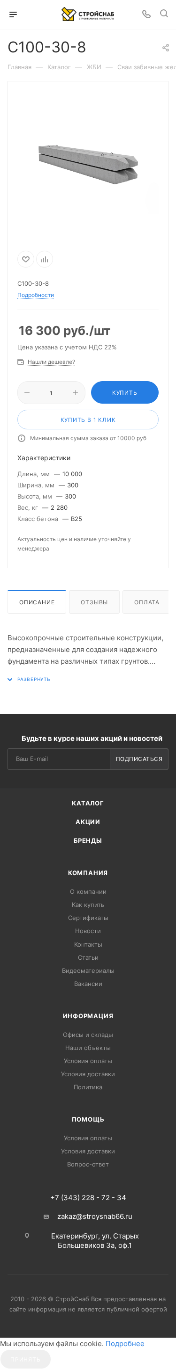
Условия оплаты (88, 1061)
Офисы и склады (88, 1034)
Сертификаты (88, 917)
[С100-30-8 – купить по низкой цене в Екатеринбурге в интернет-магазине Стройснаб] (88, 164)
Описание (36, 602)
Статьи (88, 957)
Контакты (88, 944)
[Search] (164, 14)
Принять (25, 1359)
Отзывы (94, 602)
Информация (88, 1016)
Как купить (88, 904)
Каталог (88, 803)
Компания (88, 872)
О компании (88, 891)
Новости (88, 930)
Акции (88, 822)
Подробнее (125, 1343)
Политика (88, 1087)
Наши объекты (88, 1047)
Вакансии (88, 983)
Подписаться (139, 758)
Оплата (147, 602)
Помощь (88, 1119)
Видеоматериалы (88, 970)
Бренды (88, 840)
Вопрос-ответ (88, 1164)
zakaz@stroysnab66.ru (94, 1216)
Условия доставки (88, 1074)
